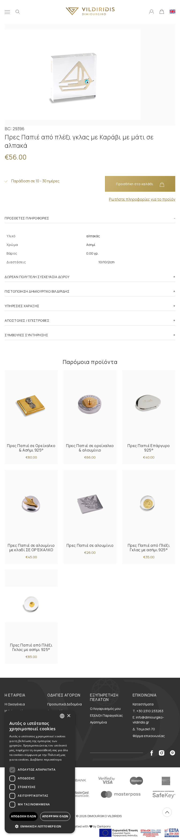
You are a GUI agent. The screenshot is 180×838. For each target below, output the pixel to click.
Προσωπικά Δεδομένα (64, 704)
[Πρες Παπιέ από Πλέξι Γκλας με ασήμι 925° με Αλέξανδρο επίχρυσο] (148, 504)
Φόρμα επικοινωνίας (149, 736)
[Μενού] (7, 11)
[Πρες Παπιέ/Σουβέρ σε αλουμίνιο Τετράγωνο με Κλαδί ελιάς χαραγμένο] (90, 504)
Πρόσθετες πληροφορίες (27, 218)
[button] (39, 826)
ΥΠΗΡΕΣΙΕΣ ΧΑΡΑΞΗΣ (22, 306)
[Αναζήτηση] (17, 11)
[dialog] (40, 771)
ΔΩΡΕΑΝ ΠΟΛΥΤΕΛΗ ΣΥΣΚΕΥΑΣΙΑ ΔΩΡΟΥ (37, 277)
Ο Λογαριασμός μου (105, 708)
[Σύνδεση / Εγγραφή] (151, 11)
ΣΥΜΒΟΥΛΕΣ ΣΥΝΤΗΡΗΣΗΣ (26, 335)
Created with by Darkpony (90, 826)
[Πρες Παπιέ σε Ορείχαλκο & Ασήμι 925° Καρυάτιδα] (31, 405)
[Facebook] (151, 753)
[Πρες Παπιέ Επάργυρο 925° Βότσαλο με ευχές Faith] (148, 405)
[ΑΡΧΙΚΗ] (90, 11)
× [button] (68, 716)
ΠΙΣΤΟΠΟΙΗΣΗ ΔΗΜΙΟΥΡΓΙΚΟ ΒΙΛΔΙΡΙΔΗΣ (37, 291)
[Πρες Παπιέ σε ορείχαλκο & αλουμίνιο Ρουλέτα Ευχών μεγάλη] (90, 405)
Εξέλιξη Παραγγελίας (106, 715)
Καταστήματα (143, 704)
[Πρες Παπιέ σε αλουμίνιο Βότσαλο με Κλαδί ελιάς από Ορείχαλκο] (31, 504)
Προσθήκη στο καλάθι (135, 184)
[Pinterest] (172, 753)
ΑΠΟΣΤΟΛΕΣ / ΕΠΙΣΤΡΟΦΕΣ (27, 320)
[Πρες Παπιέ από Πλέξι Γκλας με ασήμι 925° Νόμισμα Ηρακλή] (31, 604)
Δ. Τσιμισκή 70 (144, 729)
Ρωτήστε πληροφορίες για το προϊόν (142, 199)
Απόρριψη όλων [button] (55, 816)
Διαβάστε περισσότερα (45, 759)
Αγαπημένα (98, 722)
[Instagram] (161, 753)
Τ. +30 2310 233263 (148, 711)
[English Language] (172, 11)
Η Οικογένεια (15, 704)
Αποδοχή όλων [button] (23, 816)
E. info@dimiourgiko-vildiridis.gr (148, 719)
